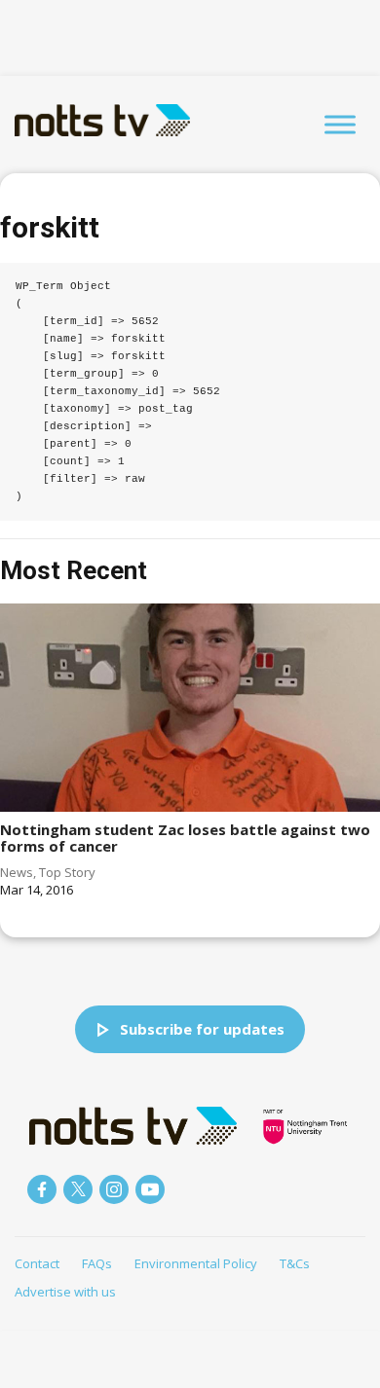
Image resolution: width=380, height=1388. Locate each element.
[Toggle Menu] (340, 124)
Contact (37, 1263)
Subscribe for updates (202, 1029)
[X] (78, 1189)
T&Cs (295, 1263)
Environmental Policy (195, 1263)
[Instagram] (114, 1189)
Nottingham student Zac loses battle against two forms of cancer (185, 838)
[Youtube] (150, 1189)
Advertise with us (65, 1291)
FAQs (97, 1263)
